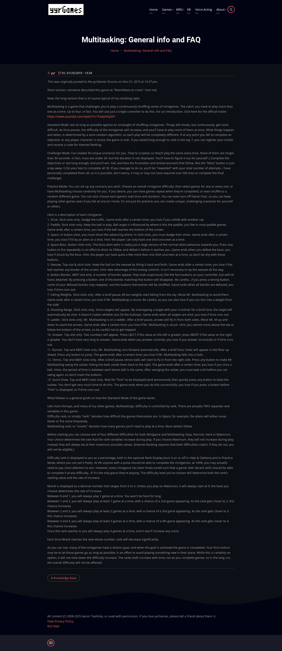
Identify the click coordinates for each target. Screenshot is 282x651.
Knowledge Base (65, 578)
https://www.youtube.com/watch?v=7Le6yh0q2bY (81, 116)
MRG (179, 9)
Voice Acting (203, 9)
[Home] (66, 9)
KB (189, 9)
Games (167, 9)
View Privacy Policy (60, 621)
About (220, 9)
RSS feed (53, 626)
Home (153, 9)
